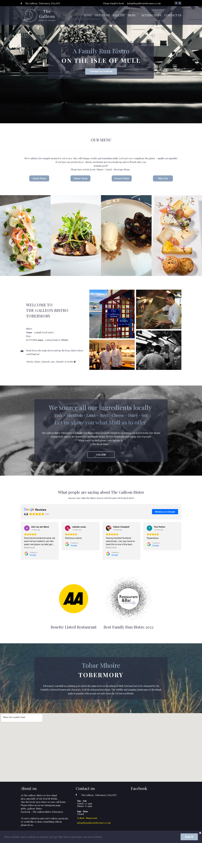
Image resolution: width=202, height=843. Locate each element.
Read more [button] (29, 547)
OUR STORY (102, 15)
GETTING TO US (151, 15)
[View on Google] (27, 528)
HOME (88, 15)
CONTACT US (172, 15)
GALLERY (119, 15)
